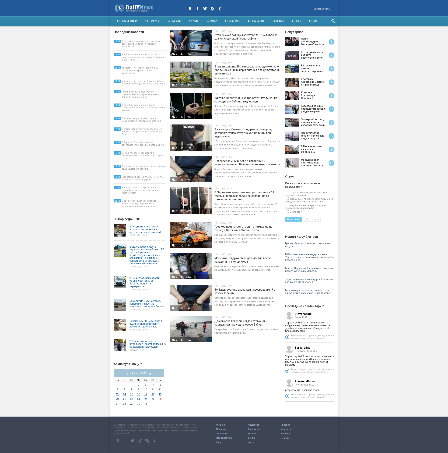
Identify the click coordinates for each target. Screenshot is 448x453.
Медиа (251, 438)
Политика (154, 21)
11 (153, 389)
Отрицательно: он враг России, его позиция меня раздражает (306, 206)
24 (145, 399)
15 (131, 394)
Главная (220, 424)
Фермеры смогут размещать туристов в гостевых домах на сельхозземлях (312, 337)
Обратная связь (322, 9)
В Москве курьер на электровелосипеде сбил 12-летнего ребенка (140, 167)
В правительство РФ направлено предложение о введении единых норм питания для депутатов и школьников (246, 70)
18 (153, 394)
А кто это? (296, 212)
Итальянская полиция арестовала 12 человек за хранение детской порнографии (245, 36)
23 (138, 399)
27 (117, 403)
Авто (195, 21)
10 (145, 389)
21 (124, 399)
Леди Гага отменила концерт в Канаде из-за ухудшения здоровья (309, 280)
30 (138, 403)
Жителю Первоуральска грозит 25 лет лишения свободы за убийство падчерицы (245, 99)
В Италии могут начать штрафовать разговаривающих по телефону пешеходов (137, 44)
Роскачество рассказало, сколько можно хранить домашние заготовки (138, 119)
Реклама (285, 433)
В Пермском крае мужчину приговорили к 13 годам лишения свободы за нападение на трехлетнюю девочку (244, 196)
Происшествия (129, 21)
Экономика (222, 433)
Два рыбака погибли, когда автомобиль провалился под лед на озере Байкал (240, 322)
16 (138, 394)
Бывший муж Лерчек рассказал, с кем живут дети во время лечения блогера (307, 291)
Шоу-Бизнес (258, 21)
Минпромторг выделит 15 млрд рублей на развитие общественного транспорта (139, 82)
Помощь (285, 438)
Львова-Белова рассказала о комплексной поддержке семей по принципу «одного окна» (136, 94)
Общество (234, 21)
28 (124, 403)
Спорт (213, 21)
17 (145, 394)
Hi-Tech (280, 21)
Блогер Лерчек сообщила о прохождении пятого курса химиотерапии (309, 269)
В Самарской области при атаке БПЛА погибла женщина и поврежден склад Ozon (138, 131)
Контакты (286, 429)
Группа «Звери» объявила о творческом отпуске (308, 245)
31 (145, 403)
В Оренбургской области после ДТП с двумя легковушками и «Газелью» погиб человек (139, 108)
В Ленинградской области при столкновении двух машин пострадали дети (139, 155)
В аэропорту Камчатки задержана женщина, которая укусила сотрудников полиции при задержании (243, 133)
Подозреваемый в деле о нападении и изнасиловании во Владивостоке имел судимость (247, 162)
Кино (298, 21)
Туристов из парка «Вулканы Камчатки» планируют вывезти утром (139, 178)
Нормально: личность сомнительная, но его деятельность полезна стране (309, 200)
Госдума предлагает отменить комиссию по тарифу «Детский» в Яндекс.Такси (243, 228)
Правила (285, 424)
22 (131, 399)
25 (153, 399)
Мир (315, 21)
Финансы (176, 21)
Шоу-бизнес (254, 429)
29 (131, 403)
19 (160, 394)
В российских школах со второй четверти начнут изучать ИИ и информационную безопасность (135, 203)
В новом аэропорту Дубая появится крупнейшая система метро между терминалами (137, 190)
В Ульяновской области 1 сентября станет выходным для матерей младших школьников (139, 57)
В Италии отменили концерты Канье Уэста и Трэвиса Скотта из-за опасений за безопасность (309, 257)
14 (124, 394)
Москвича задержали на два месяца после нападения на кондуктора (242, 259)
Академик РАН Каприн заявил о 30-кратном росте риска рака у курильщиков (136, 70)
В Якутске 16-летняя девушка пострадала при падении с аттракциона (139, 143)
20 (117, 399)
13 (117, 394)
